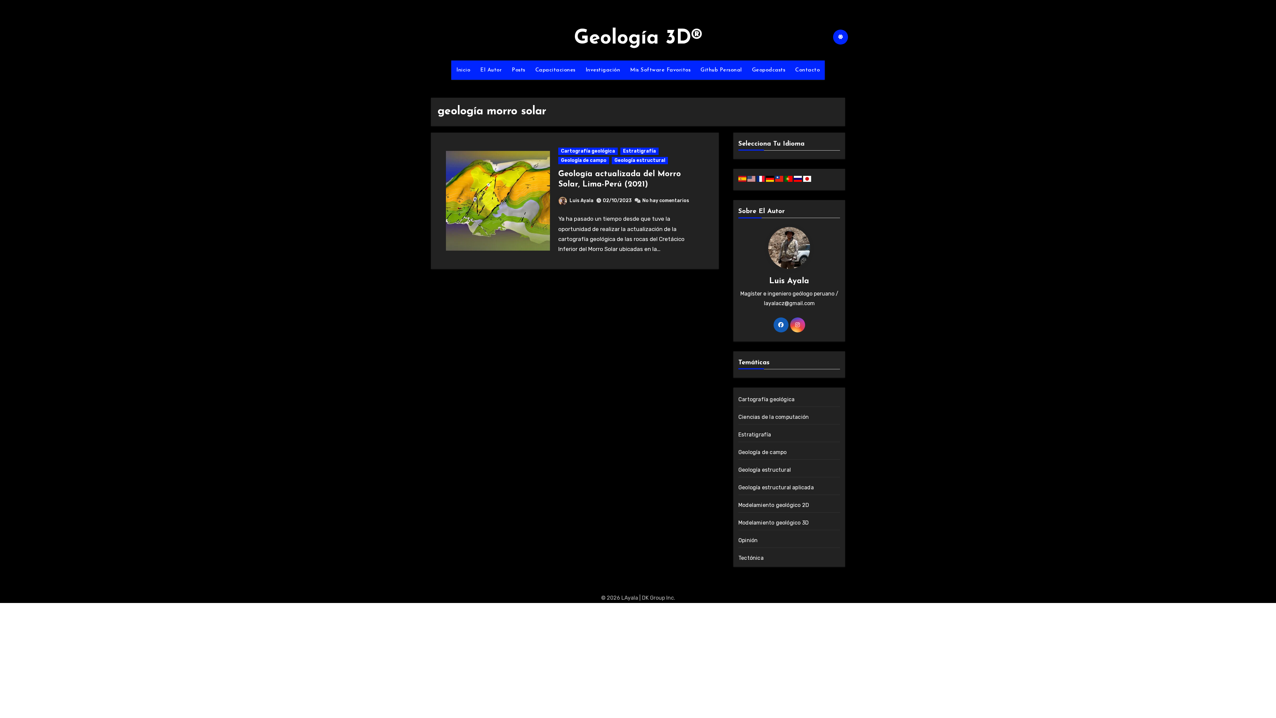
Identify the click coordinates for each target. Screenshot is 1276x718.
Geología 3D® (638, 39)
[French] (761, 178)
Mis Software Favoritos (660, 70)
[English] (752, 178)
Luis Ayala (581, 200)
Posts (518, 70)
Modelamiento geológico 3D (773, 523)
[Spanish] (742, 178)
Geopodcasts (769, 70)
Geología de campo (583, 160)
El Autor (491, 70)
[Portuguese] (789, 178)
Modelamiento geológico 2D (773, 505)
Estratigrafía (639, 151)
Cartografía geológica (588, 151)
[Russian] (798, 178)
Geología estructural (639, 160)
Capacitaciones (555, 70)
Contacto (807, 70)
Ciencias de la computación (773, 417)
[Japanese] (807, 178)
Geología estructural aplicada (776, 487)
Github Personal (721, 70)
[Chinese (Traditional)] (780, 178)
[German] (770, 178)
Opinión (748, 540)
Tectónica (751, 558)
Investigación (602, 70)
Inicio (463, 70)
